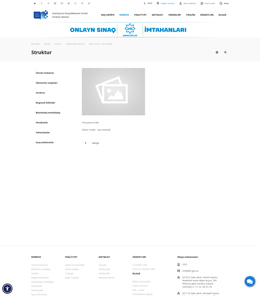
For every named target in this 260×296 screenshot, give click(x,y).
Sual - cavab (138, 289)
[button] (7, 288)
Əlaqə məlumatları (141, 281)
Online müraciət (140, 285)
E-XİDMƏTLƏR (139, 265)
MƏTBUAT (157, 14)
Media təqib (104, 269)
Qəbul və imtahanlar (75, 265)
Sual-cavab (210, 3)
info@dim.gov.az (190, 270)
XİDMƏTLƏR (207, 14)
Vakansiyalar (43, 132)
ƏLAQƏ (222, 14)
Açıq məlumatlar (45, 142)
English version (168, 3)
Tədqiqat (69, 273)
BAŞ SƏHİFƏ (107, 14)
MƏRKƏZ (124, 14)
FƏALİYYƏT (140, 14)
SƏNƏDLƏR (174, 14)
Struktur (40, 92)
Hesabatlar (42, 122)
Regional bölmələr (45, 102)
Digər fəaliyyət (72, 277)
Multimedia (104, 273)
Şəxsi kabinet (190, 3)
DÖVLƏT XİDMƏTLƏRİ (143, 269)
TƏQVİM (190, 14)
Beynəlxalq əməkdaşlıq (48, 112)
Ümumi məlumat (45, 72)
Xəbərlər (103, 265)
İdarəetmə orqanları (46, 82)
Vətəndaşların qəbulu (142, 294)
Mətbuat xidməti (107, 277)
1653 (184, 264)
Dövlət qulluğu (72, 269)
